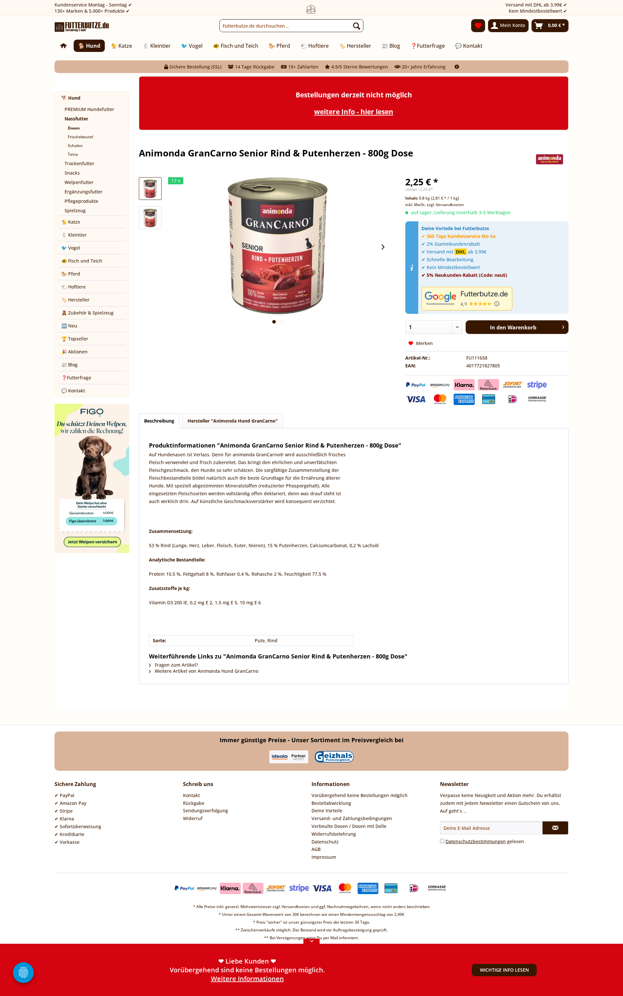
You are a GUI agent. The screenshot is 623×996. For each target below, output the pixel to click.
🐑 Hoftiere (73, 287)
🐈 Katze (70, 222)
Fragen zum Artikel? (175, 665)
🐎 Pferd (70, 274)
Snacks (72, 173)
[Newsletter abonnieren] (555, 827)
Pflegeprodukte (81, 201)
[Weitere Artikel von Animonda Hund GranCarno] (549, 159)
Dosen (74, 128)
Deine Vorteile (327, 810)
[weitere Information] (457, 67)
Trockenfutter (79, 163)
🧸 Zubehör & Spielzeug (87, 313)
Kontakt (191, 795)
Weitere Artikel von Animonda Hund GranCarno (205, 671)
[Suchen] (356, 25)
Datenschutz (325, 842)
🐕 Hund (70, 98)
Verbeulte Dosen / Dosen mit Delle (349, 826)
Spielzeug (75, 210)
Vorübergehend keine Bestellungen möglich (360, 795)
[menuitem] (291, 25)
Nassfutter (76, 119)
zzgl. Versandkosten (445, 204)
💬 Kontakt (73, 390)
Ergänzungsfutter (84, 192)
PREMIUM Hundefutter (89, 109)
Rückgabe (193, 803)
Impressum (324, 857)
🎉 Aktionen (74, 352)
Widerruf (192, 818)
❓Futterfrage (76, 378)
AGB (316, 849)
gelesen (485, 841)
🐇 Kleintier (74, 235)
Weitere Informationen (247, 978)
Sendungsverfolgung (205, 810)
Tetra (73, 154)
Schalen (75, 145)
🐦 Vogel (70, 248)
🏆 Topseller (74, 339)
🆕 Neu (69, 326)
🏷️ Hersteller (75, 300)
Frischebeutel (80, 137)
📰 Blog (69, 365)
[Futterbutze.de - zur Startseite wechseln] (82, 27)
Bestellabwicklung (331, 803)
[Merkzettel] (478, 25)
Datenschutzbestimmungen (476, 841)
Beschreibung (159, 421)
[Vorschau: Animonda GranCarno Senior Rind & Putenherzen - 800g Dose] (150, 188)
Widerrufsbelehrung (334, 834)
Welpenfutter (79, 182)
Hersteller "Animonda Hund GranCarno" (233, 421)
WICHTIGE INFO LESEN (504, 970)
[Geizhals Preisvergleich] (334, 757)
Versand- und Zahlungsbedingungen (352, 818)
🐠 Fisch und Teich (81, 261)
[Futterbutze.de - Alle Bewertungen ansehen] (493, 299)
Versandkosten (296, 906)
